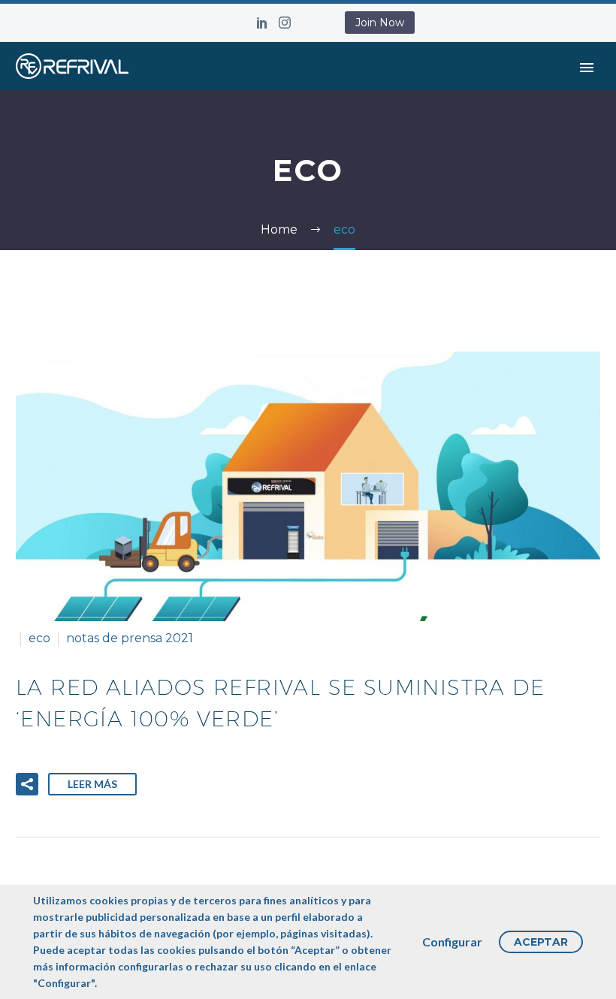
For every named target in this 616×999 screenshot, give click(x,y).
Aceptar (541, 942)
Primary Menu (586, 67)
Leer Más (92, 783)
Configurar (452, 941)
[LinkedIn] (262, 23)
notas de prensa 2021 (129, 638)
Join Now (379, 22)
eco (39, 638)
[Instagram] (284, 23)
